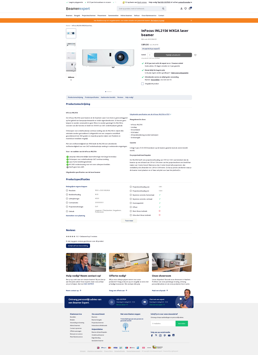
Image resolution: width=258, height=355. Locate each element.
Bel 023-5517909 (164, 2)
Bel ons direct (121, 305)
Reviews (120, 97)
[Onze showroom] (172, 262)
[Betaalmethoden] (98, 347)
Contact (161, 15)
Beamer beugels (97, 320)
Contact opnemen (76, 328)
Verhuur (137, 15)
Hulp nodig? (129, 97)
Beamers (69, 15)
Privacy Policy (108, 351)
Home (68, 25)
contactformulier (184, 2)
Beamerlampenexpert (133, 351)
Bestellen (73, 317)
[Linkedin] (173, 335)
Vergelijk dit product (152, 84)
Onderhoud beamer (98, 335)
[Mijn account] (181, 8)
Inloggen (83, 351)
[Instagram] (160, 335)
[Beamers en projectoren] (78, 9)
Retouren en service (76, 334)
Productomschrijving (75, 97)
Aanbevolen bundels (108, 97)
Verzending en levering (77, 323)
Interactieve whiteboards (99, 325)
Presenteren (102, 15)
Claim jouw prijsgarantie (179, 73)
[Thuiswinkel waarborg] (157, 347)
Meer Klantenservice (76, 337)
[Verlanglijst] (185, 8)
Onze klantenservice (149, 15)
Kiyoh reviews (142, 2)
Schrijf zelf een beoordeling (78, 246)
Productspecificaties (92, 97)
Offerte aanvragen (75, 331)
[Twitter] (156, 335)
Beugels (77, 15)
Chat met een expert (155, 305)
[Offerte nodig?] (129, 262)
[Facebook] (152, 335)
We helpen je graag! (157, 20)
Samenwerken (113, 15)
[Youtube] (169, 335)
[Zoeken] (163, 9)
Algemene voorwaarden (95, 351)
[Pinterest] (165, 335)
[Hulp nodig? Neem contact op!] (86, 262)
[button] (105, 91)
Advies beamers (126, 15)
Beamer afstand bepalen (99, 332)
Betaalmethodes (119, 351)
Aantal (143, 55)
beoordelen (155, 80)
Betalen (72, 320)
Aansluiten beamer (97, 341)
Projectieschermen (89, 15)
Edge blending (96, 338)
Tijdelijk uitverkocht (173, 55)
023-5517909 (89, 284)
